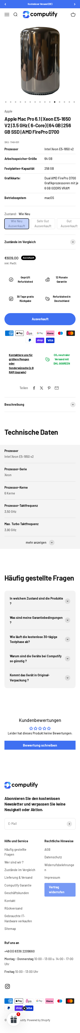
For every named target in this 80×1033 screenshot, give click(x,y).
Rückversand (13, 908)
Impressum (52, 877)
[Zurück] (5, 4)
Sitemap (10, 929)
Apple (8, 111)
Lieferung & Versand (18, 877)
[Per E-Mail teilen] (56, 388)
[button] (13, 1019)
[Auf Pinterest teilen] (49, 388)
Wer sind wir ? (14, 862)
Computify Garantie (18, 885)
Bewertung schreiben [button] (40, 745)
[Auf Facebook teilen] (34, 388)
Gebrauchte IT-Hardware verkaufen (18, 918)
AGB (47, 849)
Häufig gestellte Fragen (15, 852)
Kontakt (9, 901)
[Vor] (75, 4)
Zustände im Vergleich (19, 870)
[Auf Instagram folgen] (7, 986)
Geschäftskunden (16, 893)
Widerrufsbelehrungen (59, 867)
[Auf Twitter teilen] (41, 388)
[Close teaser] (24, 1008)
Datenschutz (53, 857)
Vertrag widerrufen (56, 889)
